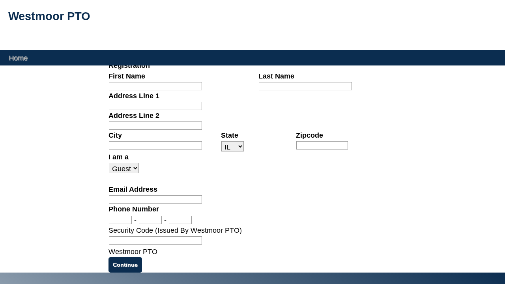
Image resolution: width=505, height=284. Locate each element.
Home (18, 57)
